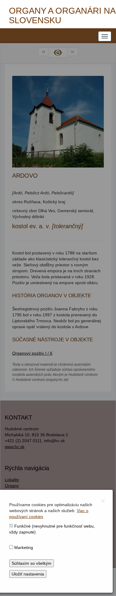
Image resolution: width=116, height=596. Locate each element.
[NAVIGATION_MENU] (104, 36)
